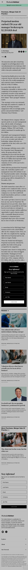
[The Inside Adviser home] (14, 266)
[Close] (24, 264)
